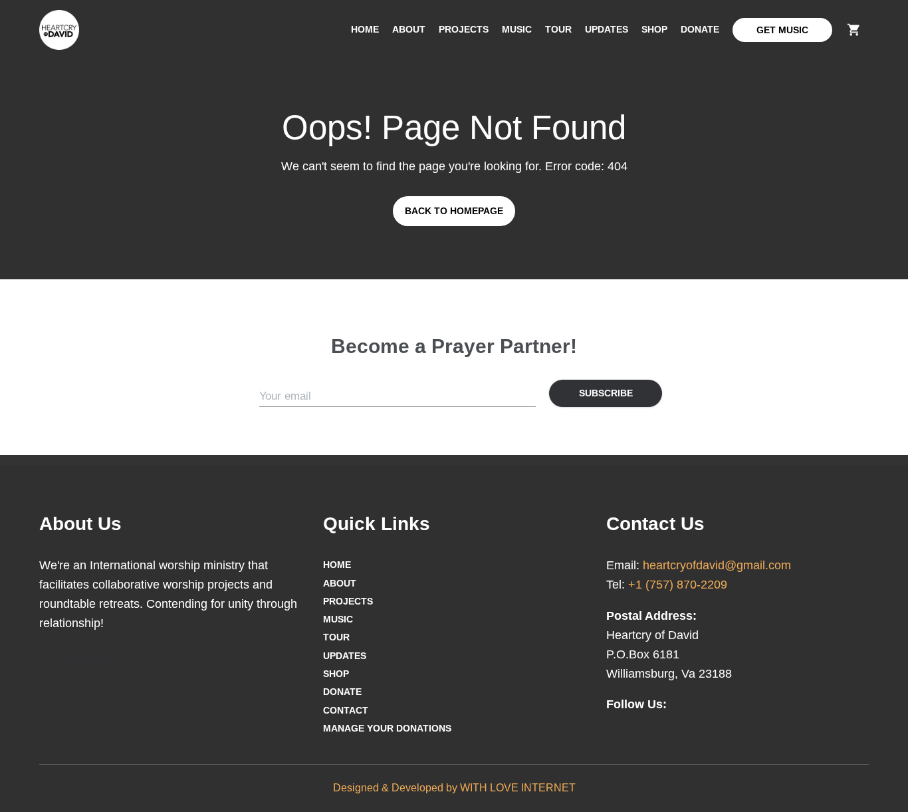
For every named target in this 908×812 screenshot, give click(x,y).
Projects (464, 29)
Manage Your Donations (387, 728)
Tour (558, 29)
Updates (606, 29)
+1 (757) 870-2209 (677, 584)
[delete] (854, 30)
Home (365, 29)
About (408, 29)
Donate (700, 29)
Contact (345, 710)
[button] (89, 658)
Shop (654, 29)
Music (517, 29)
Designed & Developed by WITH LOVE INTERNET (454, 787)
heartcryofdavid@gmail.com (717, 565)
